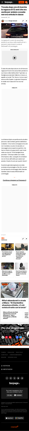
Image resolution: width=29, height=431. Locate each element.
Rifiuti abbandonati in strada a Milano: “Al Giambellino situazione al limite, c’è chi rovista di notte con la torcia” (14, 304)
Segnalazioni (11, 352)
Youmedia (3, 352)
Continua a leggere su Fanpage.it (14, 180)
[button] (26, 20)
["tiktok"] (3, 337)
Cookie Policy (4, 354)
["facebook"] (17, 337)
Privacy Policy (19, 352)
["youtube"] (10, 337)
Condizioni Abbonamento (16, 354)
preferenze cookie (12, 357)
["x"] (13, 337)
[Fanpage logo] (9, 2)
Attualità (3, 234)
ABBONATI (21, 2)
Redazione (3, 357)
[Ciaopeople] (14, 427)
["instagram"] (6, 337)
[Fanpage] (14, 383)
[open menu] (2, 2)
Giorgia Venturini (13, 20)
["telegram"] (20, 337)
